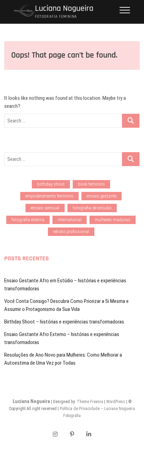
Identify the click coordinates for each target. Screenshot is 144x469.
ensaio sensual (45, 207)
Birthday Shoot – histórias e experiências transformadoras (64, 322)
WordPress (115, 401)
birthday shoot (51, 184)
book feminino (91, 184)
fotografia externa (28, 219)
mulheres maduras (112, 219)
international (69, 219)
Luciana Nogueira (64, 8)
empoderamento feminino (49, 196)
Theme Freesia (90, 401)
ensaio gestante (101, 196)
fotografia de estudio (92, 207)
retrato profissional (71, 231)
